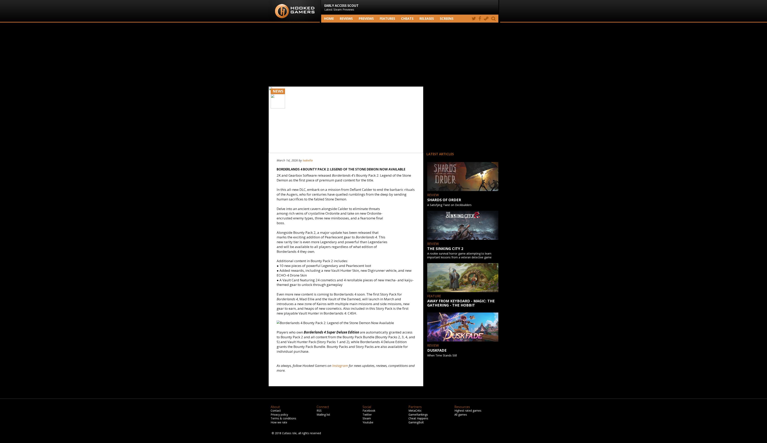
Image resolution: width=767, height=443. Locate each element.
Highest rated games (467, 410)
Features (387, 18)
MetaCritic (415, 410)
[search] (494, 19)
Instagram (340, 365)
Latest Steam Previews (341, 7)
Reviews (346, 18)
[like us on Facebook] (480, 19)
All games (460, 414)
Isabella (308, 160)
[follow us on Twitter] (473, 19)
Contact (276, 410)
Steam (367, 418)
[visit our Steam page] (486, 19)
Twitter (367, 414)
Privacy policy (279, 414)
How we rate (279, 422)
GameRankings (418, 414)
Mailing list (323, 414)
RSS (319, 410)
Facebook (369, 410)
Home (329, 18)
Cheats (407, 18)
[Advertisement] (383, 55)
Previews (366, 18)
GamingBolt (416, 422)
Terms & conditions (283, 418)
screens (446, 18)
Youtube (368, 422)
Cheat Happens (418, 418)
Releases (426, 18)
